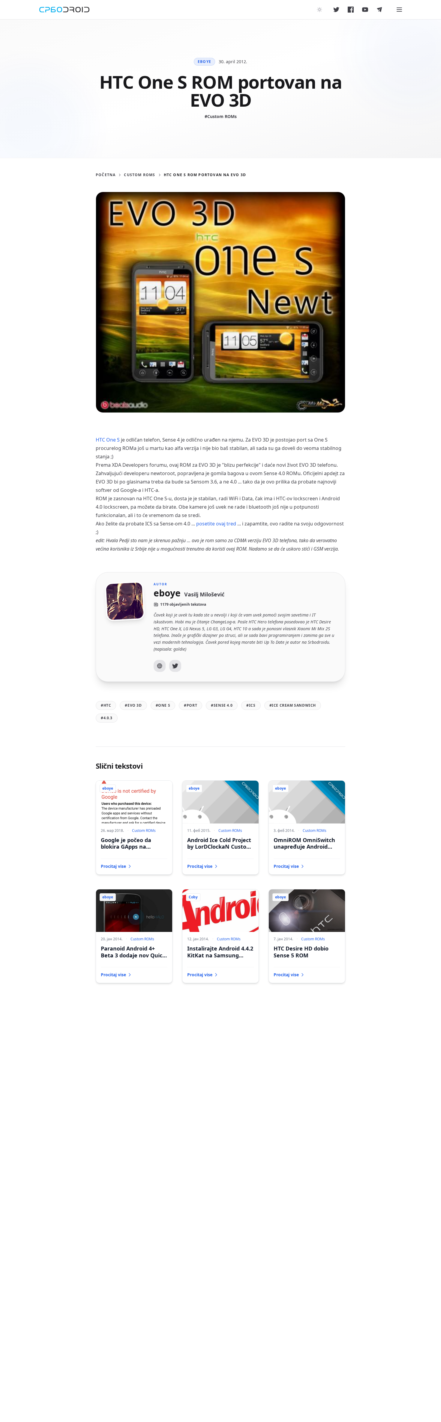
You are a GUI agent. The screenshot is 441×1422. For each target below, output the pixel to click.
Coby (193, 897)
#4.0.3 (106, 717)
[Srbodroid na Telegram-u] (379, 9)
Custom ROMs (139, 175)
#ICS (250, 705)
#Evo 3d (133, 705)
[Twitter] (175, 666)
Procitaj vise (113, 866)
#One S (163, 705)
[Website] (160, 666)
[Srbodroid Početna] (64, 9)
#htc (106, 705)
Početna (106, 175)
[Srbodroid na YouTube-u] (365, 9)
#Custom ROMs (221, 116)
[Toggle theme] (319, 9)
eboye (204, 61)
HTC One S (108, 439)
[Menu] (399, 10)
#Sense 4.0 (221, 705)
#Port (190, 705)
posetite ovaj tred (216, 523)
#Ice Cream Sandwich (292, 705)
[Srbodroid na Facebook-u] (350, 9)
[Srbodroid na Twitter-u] (336, 9)
